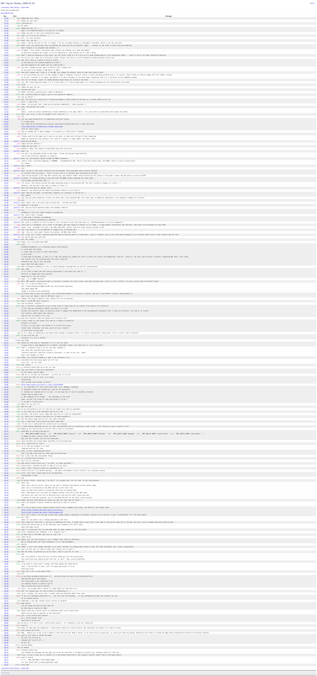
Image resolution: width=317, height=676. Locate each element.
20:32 (6, 665)
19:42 (6, 534)
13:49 (6, 82)
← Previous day (5, 7)
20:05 (6, 625)
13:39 (6, 23)
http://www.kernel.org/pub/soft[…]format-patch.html (42, 126)
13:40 (6, 30)
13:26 (6, 18)
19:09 (6, 409)
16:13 (6, 271)
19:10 (6, 419)
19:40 (6, 522)
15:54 (6, 239)
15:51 (6, 227)
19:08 (6, 399)
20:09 (6, 633)
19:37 (6, 515)
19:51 (6, 593)
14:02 (6, 124)
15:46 (6, 173)
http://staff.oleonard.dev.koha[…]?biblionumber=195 (42, 512)
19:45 (6, 549)
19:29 (6, 500)
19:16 (6, 470)
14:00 (6, 114)
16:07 (6, 244)
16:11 (6, 266)
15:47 (6, 180)
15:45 (6, 166)
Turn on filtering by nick (7, 13)
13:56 (6, 107)
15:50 (6, 215)
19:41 (6, 532)
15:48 (6, 193)
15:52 (6, 232)
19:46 (6, 556)
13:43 (6, 57)
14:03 (6, 126)
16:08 (6, 247)
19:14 (6, 441)
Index (27, 7)
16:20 (6, 328)
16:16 (6, 291)
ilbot (8, 672)
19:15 (6, 453)
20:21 (6, 652)
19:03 (6, 357)
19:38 (6, 517)
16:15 (6, 284)
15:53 (6, 237)
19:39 (6, 520)
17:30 (6, 340)
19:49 (6, 571)
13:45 (6, 70)
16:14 (6, 279)
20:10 (6, 645)
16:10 (6, 259)
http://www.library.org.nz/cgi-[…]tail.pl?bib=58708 (42, 384)
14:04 (6, 134)
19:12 (6, 429)
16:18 (6, 311)
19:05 (6, 374)
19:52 (6, 596)
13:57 (6, 109)
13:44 (6, 62)
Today (11, 7)
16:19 (6, 320)
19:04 (6, 365)
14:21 (6, 146)
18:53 (6, 343)
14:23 (6, 148)
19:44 (6, 547)
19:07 (6, 389)
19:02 (6, 347)
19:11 (6, 426)
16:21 (6, 333)
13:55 (6, 104)
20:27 (6, 655)
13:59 (6, 112)
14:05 (6, 136)
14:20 (6, 141)
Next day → (17, 7)
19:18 (6, 492)
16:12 (6, 269)
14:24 (6, 156)
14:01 (6, 121)
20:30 (6, 662)
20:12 (6, 647)
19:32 (6, 502)
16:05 (6, 242)
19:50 (6, 581)
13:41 (6, 43)
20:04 (6, 613)
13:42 (6, 50)
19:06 (6, 377)
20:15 (6, 650)
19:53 (6, 605)
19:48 (6, 569)
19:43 (6, 542)
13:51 (6, 99)
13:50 (6, 92)
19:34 (6, 507)
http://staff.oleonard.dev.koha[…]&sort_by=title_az (42, 510)
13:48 (6, 80)
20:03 (6, 610)
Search (23, 7)
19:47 (6, 566)
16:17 (6, 303)
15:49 (6, 200)
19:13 (6, 431)
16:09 (6, 254)
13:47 (6, 75)
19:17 (6, 483)
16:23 (6, 335)
